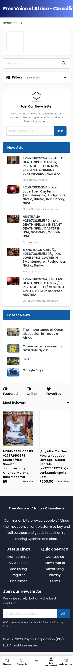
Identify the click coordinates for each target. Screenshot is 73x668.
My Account (51, 664)
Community (30, 242)
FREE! (27, 359)
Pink (19, 22)
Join (60, 131)
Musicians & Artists (35, 180)
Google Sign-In (35, 370)
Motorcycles (31, 271)
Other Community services (40, 209)
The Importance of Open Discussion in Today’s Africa (43, 333)
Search (22, 664)
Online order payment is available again (42, 348)
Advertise (65, 664)
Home (7, 22)
